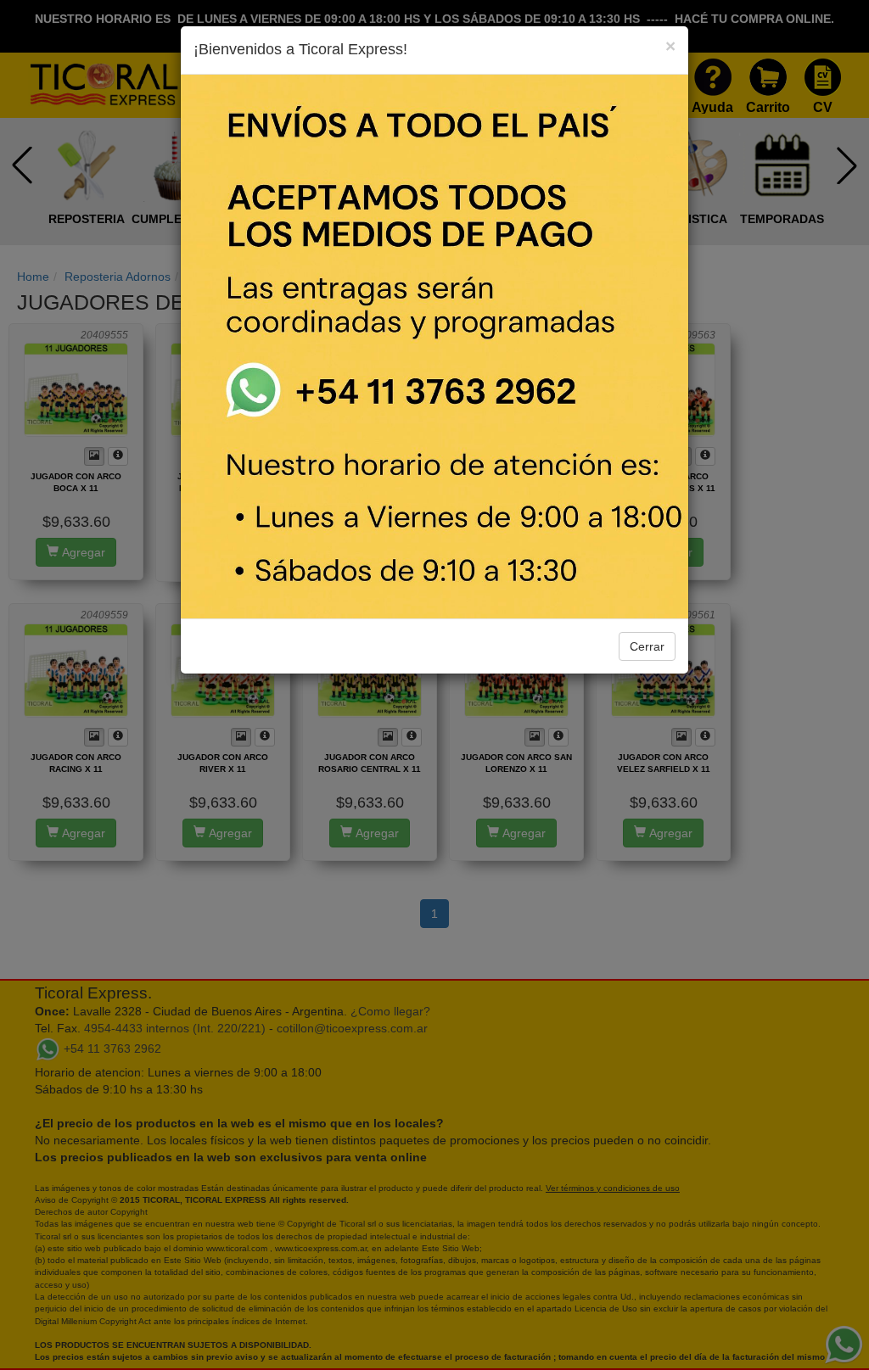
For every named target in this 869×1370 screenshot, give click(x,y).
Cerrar (647, 646)
